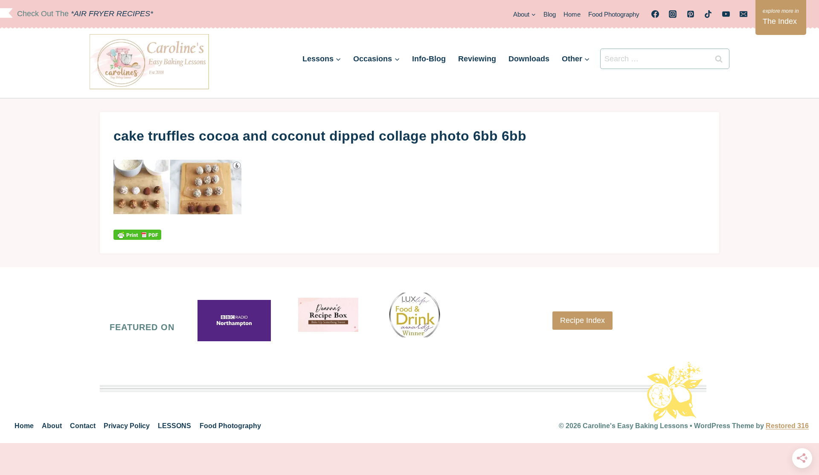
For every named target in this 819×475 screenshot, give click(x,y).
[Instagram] (672, 14)
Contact (83, 425)
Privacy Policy (127, 425)
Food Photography (613, 14)
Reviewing (477, 59)
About (52, 425)
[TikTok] (708, 14)
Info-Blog (429, 59)
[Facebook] (655, 14)
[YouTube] (726, 14)
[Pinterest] (690, 14)
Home (572, 14)
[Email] (743, 14)
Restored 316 (787, 425)
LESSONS (174, 425)
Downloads (528, 59)
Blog (549, 14)
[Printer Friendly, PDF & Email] (137, 234)
